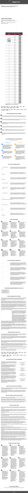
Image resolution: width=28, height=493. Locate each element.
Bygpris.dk (16, 2)
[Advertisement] (14, 12)
